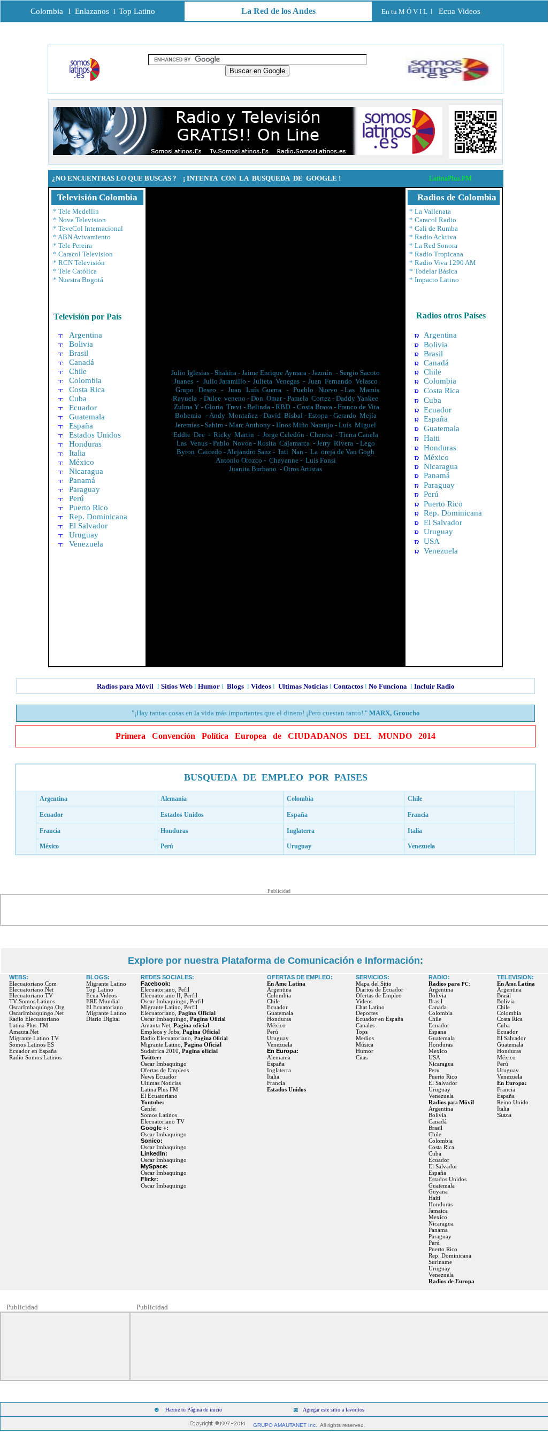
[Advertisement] (275, 273)
